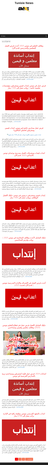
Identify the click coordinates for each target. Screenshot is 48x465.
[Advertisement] (24, 23)
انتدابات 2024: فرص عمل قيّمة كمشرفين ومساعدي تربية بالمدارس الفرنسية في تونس (24, 374)
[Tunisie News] (24, 9)
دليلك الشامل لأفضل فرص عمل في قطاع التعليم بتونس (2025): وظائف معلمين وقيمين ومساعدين (24, 326)
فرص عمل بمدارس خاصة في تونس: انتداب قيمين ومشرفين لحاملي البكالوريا (24, 129)
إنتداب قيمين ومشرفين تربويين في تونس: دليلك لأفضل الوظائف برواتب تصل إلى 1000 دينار (24, 196)
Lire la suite (30, 79)
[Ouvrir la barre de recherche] (46, 36)
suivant (29, 459)
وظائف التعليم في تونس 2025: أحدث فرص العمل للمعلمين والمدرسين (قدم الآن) (24, 46)
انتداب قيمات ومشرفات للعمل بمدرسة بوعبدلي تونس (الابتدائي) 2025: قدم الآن (24, 154)
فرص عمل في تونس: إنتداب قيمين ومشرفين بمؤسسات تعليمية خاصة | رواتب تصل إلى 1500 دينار (24, 86)
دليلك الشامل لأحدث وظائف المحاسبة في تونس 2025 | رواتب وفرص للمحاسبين (24, 238)
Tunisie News (24, 3)
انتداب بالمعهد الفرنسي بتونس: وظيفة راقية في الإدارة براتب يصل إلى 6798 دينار (24, 414)
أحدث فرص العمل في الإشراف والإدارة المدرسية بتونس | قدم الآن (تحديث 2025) (24, 284)
